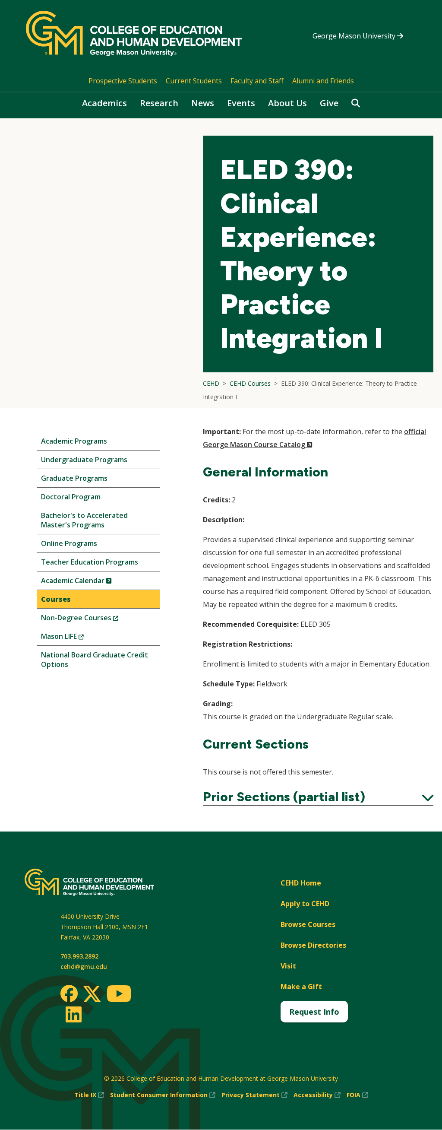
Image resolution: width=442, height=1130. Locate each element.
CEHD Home (301, 883)
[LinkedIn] (73, 1014)
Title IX (89, 1095)
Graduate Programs (74, 478)
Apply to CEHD (305, 903)
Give (329, 103)
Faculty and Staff (257, 81)
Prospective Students (122, 81)
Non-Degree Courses (94, 620)
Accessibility (317, 1095)
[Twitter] (92, 994)
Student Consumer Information (162, 1095)
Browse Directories (313, 945)
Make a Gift (301, 986)
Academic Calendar (91, 582)
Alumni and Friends (323, 81)
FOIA (357, 1095)
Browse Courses (308, 924)
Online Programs (69, 543)
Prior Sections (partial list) (318, 797)
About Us (287, 103)
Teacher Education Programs (89, 562)
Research (159, 103)
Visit (288, 966)
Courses (56, 599)
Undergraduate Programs (84, 459)
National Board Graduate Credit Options (94, 659)
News (202, 103)
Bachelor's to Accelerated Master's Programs (84, 520)
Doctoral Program (71, 497)
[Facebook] (69, 993)
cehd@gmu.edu (83, 966)
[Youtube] (119, 995)
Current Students (194, 81)
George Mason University (355, 36)
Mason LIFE (77, 638)
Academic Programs (74, 441)
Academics (104, 103)
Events (241, 103)
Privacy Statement (254, 1095)
